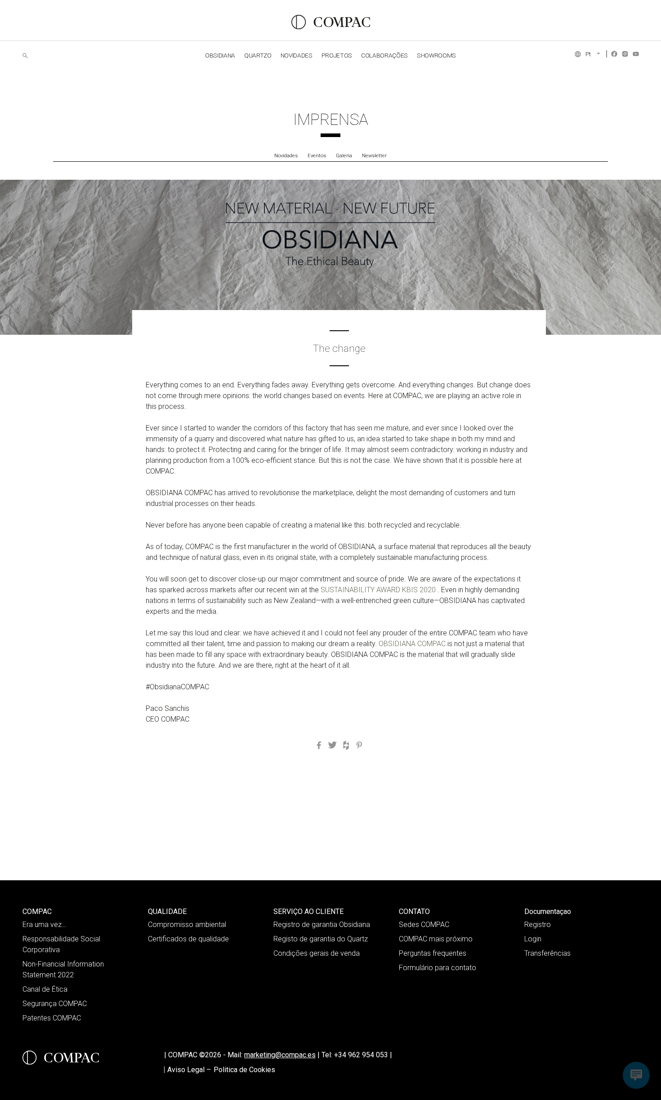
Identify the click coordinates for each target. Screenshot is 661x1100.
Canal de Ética (44, 989)
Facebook (614, 54)
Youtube (635, 54)
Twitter (332, 745)
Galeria (344, 156)
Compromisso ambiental (187, 924)
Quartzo (258, 55)
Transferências (547, 953)
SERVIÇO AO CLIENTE (308, 911)
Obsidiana (220, 55)
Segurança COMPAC (54, 1003)
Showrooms (436, 55)
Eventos (317, 156)
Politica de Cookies (244, 1069)
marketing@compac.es (280, 1055)
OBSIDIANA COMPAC (412, 643)
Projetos (337, 55)
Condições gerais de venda (316, 953)
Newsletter (374, 156)
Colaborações (384, 55)
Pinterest (359, 745)
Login (532, 939)
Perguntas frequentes (432, 953)
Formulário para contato (437, 967)
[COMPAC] (330, 22)
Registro (537, 924)
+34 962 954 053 (363, 1055)
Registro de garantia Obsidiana (321, 924)
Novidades (286, 156)
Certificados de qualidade (188, 939)
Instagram (625, 54)
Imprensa (330, 119)
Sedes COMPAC (424, 924)
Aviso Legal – (189, 1069)
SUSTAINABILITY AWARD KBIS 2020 (379, 589)
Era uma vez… (44, 924)
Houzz (346, 745)
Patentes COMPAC (51, 1018)
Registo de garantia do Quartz (320, 939)
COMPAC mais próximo (436, 939)
